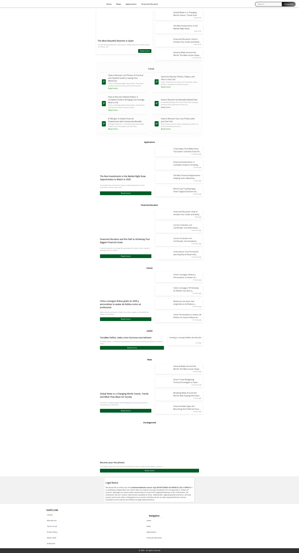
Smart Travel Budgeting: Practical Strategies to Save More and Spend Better (185, 382)
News (118, 4)
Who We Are (52, 521)
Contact (50, 515)
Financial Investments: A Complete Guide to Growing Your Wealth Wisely (185, 165)
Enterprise (51, 543)
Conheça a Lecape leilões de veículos (185, 338)
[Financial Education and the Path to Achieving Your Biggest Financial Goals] (125, 223)
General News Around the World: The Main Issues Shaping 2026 (187, 369)
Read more (145, 51)
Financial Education (149, 4)
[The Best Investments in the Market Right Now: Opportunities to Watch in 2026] (125, 160)
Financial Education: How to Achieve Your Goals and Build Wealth (186, 214)
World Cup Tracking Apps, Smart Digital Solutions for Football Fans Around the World (187, 191)
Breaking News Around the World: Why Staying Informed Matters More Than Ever (186, 396)
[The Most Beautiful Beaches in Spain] (124, 24)
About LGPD (51, 538)
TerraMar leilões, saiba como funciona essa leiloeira (125, 338)
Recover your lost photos (112, 463)
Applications (131, 4)
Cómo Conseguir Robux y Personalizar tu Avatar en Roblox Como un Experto (184, 277)
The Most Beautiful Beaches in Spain (116, 41)
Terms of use (52, 526)
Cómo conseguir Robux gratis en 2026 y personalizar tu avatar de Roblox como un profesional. (120, 304)
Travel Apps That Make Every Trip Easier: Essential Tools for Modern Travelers (186, 151)
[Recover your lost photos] (149, 444)
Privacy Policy (52, 532)
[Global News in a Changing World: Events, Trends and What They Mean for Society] (125, 378)
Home (109, 4)
